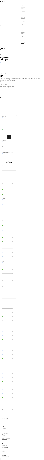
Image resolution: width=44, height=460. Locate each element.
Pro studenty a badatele (5, 433)
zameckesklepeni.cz (4, 448)
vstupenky (22, 5)
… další (22, 20)
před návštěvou (23, 7)
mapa (7, 418)
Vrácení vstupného (4, 439)
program (23, 16)
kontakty (23, 19)
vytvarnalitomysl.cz (4, 446)
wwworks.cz (6, 457)
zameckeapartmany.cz (5, 447)
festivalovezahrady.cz (4, 445)
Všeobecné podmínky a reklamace (6, 438)
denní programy (23, 6)
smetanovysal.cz (4, 444)
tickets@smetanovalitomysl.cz (6, 427)
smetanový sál (23, 10)
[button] (22, 14)
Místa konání (3, 432)
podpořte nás (22, 8)
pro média (23, 12)
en (22, 36)
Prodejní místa (4, 428)
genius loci (23, 11)
